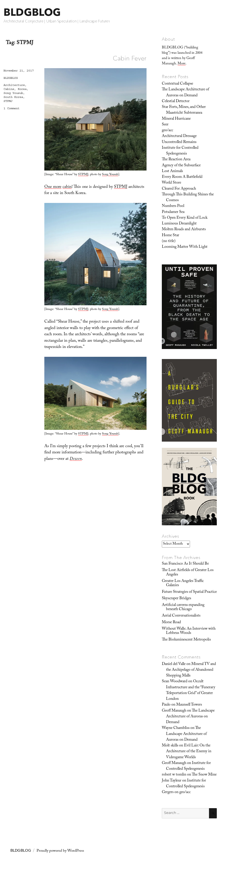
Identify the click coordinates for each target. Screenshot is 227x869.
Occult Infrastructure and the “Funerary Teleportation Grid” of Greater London (190, 690)
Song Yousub (110, 174)
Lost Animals (172, 171)
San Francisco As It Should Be (185, 564)
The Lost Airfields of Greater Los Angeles (187, 572)
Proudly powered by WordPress (60, 851)
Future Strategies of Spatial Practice (189, 592)
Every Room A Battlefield (182, 177)
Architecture (14, 85)
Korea (22, 89)
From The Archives (181, 557)
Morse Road (171, 622)
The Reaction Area (176, 159)
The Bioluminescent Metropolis (186, 640)
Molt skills (170, 745)
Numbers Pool (173, 206)
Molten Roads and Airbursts (184, 229)
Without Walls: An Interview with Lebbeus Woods (188, 631)
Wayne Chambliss (176, 728)
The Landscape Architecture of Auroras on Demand (185, 92)
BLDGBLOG (32, 12)
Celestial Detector (176, 101)
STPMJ (83, 174)
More (182, 64)
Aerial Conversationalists (181, 616)
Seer (165, 124)
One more (52, 187)
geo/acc (167, 130)
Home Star (170, 235)
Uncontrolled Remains (179, 142)
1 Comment (12, 108)
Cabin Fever (130, 58)
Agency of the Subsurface (181, 165)
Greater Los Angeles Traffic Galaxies (183, 583)
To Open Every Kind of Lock (184, 218)
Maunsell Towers (189, 705)
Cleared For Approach (179, 189)
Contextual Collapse (177, 84)
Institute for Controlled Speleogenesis (180, 151)
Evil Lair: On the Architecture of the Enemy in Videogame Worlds (188, 751)
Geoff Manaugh (174, 711)
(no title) (169, 241)
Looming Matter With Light (184, 247)
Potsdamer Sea (173, 212)
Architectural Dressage (179, 136)
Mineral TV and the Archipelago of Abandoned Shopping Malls (191, 670)
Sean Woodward (174, 681)
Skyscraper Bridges (176, 598)
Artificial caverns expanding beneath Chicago (183, 607)
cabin (67, 187)
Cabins (9, 89)
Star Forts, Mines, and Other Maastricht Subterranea (184, 110)
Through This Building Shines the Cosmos (188, 197)
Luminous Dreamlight (179, 223)
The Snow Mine (204, 775)
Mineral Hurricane (176, 119)
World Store (171, 183)
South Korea (13, 97)
